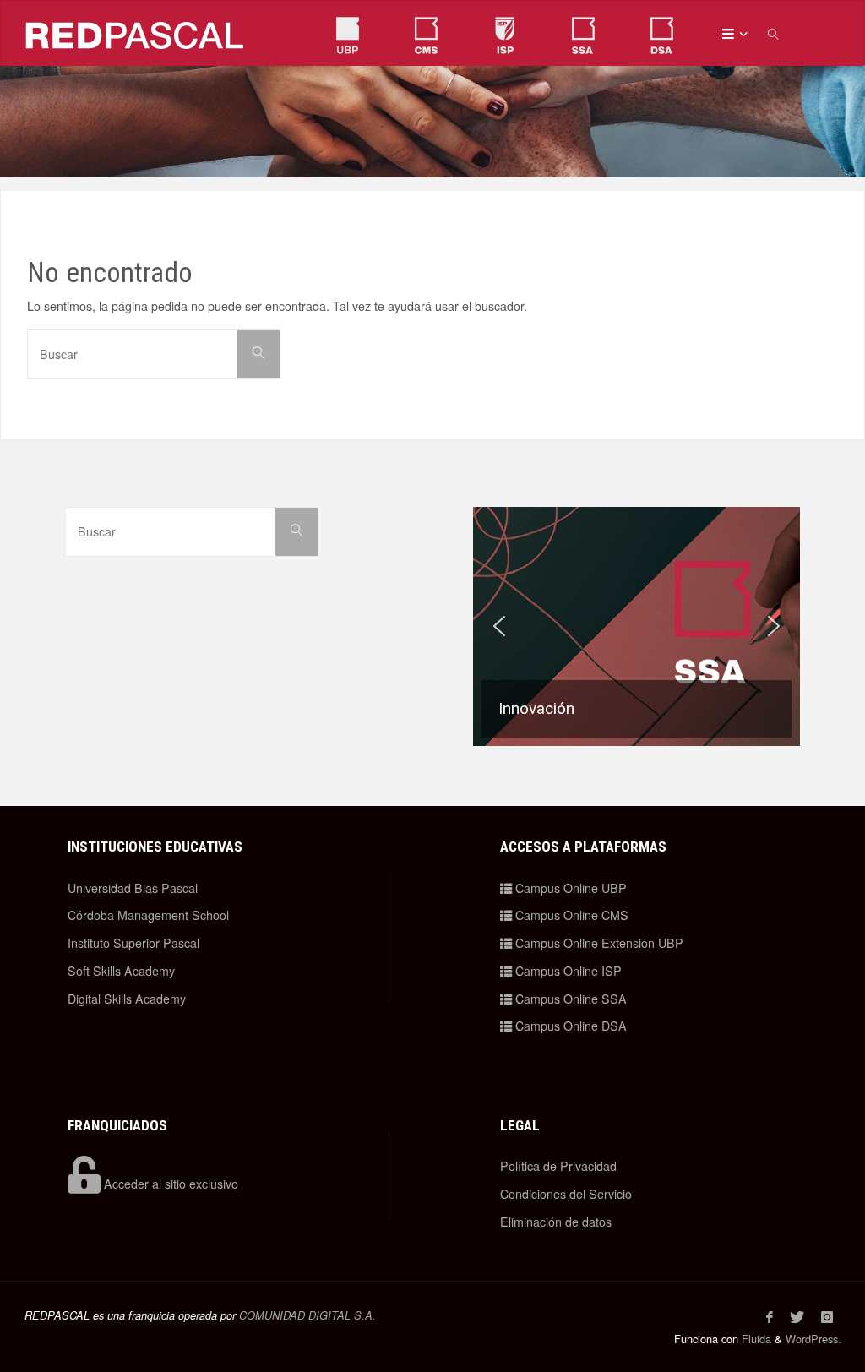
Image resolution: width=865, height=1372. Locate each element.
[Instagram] (827, 1317)
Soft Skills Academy (121, 970)
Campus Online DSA (569, 1025)
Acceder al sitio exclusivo (169, 1183)
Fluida (754, 1339)
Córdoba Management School (148, 914)
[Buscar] (258, 354)
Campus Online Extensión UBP (597, 942)
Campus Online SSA (569, 998)
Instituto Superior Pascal (133, 942)
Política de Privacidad (558, 1165)
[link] (774, 33)
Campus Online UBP (569, 887)
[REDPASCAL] (135, 32)
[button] (636, 627)
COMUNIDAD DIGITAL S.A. (307, 1315)
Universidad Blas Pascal (133, 887)
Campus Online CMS (570, 914)
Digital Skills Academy (127, 998)
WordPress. (813, 1339)
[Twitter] (797, 1317)
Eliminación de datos (556, 1221)
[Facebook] (769, 1317)
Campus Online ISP (567, 970)
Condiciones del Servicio (566, 1193)
